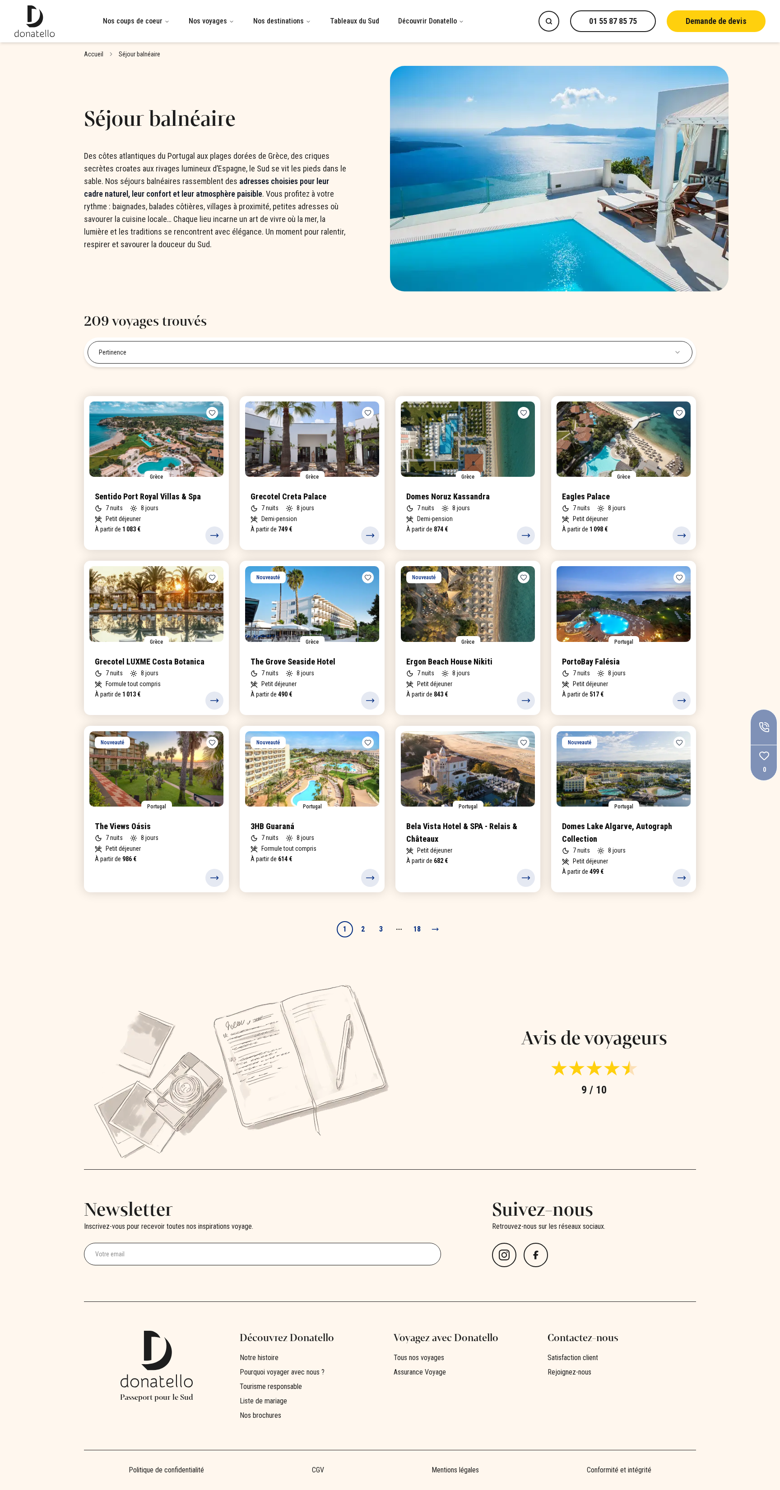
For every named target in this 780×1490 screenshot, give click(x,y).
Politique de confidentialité (166, 1470)
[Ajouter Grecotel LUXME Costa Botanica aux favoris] (212, 577)
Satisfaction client (573, 1357)
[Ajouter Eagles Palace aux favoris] (679, 413)
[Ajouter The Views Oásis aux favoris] (212, 742)
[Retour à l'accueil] (52, 21)
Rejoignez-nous (569, 1372)
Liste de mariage (263, 1401)
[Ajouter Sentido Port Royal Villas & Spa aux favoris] (212, 413)
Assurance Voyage (420, 1372)
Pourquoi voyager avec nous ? (282, 1372)
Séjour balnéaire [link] (139, 54)
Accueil (93, 54)
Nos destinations (278, 21)
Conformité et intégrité (619, 1470)
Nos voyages (208, 21)
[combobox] (390, 352)
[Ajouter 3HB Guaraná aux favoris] (368, 742)
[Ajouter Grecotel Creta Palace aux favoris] (368, 413)
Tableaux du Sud (354, 21)
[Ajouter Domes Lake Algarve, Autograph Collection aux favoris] (679, 742)
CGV (318, 1470)
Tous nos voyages (419, 1357)
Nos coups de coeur (132, 21)
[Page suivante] (435, 929)
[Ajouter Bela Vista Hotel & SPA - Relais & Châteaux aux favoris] (523, 742)
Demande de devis (716, 21)
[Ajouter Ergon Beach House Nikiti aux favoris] (523, 577)
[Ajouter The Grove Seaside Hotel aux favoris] (368, 577)
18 (417, 929)
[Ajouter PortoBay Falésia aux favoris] (679, 577)
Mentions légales (455, 1470)
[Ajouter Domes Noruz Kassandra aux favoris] (523, 413)
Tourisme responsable (271, 1386)
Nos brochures (260, 1415)
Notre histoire (259, 1357)
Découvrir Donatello (427, 21)
